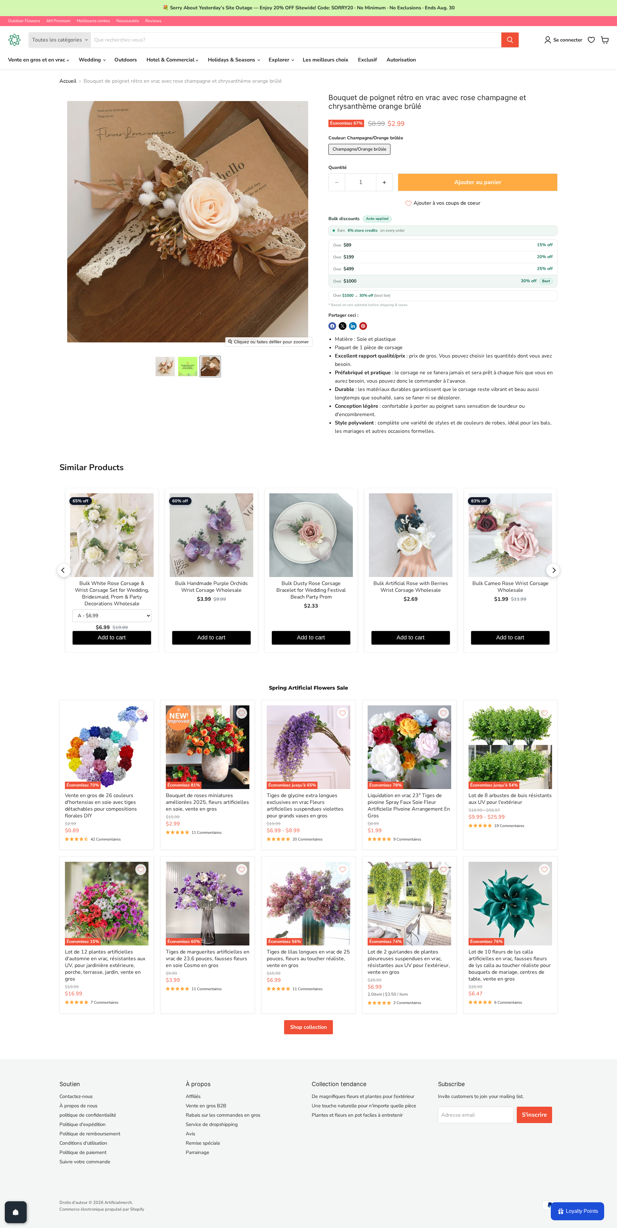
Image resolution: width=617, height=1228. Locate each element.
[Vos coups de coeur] (591, 40)
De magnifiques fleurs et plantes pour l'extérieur (363, 1096)
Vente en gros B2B (206, 1105)
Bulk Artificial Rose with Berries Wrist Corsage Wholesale (410, 587)
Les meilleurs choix (325, 59)
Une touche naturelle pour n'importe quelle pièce (364, 1105)
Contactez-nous (76, 1096)
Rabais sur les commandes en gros (223, 1115)
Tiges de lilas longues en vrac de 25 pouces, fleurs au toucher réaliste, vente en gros (308, 958)
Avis (190, 1133)
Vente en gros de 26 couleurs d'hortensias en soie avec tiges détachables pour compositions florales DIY (101, 805)
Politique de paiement (82, 1152)
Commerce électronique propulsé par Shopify (101, 1209)
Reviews (153, 21)
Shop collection (308, 1027)
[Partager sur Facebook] (332, 326)
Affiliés (193, 1096)
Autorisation (401, 59)
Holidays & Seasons (232, 59)
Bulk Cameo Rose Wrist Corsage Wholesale (510, 587)
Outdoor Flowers (24, 21)
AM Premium (58, 21)
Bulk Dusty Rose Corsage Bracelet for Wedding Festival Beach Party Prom (311, 590)
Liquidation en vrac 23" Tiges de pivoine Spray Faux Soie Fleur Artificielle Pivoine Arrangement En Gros (409, 805)
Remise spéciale (203, 1143)
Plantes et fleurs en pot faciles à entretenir (357, 1115)
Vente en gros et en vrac (37, 59)
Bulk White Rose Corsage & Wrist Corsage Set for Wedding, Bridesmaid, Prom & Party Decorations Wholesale (112, 593)
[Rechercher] (510, 40)
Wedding (90, 59)
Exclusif (367, 59)
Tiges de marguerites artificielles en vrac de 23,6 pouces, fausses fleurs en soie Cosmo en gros (207, 958)
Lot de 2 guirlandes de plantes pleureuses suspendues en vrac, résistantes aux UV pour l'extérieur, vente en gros (409, 962)
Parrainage (197, 1152)
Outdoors (125, 59)
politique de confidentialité (87, 1115)
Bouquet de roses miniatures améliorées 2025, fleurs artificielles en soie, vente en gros (207, 802)
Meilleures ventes (93, 21)
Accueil (67, 81)
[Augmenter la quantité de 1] (384, 182)
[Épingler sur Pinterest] (363, 326)
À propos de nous (78, 1105)
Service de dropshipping (212, 1124)
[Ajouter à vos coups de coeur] (140, 713)
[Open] (16, 1212)
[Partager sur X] (342, 326)
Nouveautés (127, 21)
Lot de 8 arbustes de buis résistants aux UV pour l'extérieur (510, 799)
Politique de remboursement (89, 1133)
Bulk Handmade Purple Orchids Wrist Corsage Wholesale (211, 587)
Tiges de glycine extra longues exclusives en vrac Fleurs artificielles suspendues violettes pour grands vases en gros (305, 805)
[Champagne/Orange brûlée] (360, 156)
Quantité (337, 167)
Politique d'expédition (82, 1124)
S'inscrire (534, 1115)
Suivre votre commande (84, 1161)
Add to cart (112, 637)
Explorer (280, 59)
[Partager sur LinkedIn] (353, 326)
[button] (165, 366)
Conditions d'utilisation (83, 1143)
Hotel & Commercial (171, 59)
